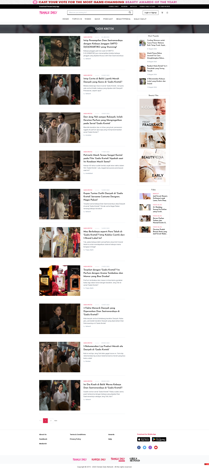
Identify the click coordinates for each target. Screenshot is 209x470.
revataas (88, 361)
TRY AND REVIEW (164, 6)
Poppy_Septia (89, 250)
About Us (42, 434)
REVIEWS (124, 6)
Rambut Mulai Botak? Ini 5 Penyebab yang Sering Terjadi (157, 68)
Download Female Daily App (49, 6)
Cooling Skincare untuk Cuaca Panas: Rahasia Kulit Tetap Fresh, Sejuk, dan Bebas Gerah (156, 43)
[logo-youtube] (156, 448)
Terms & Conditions (78, 434)
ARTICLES (133, 6)
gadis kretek (87, 37)
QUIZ (97, 19)
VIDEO (88, 19)
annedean (88, 135)
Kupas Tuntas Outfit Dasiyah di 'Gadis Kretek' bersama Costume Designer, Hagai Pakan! (103, 196)
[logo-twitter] (144, 448)
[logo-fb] (139, 448)
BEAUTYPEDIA (123, 19)
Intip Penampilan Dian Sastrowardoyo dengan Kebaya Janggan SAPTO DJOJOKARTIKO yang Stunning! (103, 43)
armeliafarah (89, 173)
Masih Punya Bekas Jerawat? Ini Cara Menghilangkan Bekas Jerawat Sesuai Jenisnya (156, 56)
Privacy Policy (75, 439)
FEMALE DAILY (114, 6)
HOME (66, 19)
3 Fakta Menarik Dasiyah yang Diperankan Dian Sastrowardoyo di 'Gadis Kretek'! (101, 311)
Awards (111, 434)
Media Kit (43, 444)
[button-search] (130, 12)
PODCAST (108, 19)
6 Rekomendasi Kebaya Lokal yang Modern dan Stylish (156, 81)
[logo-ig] (150, 448)
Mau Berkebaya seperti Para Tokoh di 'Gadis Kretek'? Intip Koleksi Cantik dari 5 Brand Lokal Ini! (104, 235)
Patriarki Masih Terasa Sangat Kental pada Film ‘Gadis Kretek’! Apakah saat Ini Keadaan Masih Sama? (103, 158)
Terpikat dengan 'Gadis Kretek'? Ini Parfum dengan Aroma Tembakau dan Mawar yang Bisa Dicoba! (103, 273)
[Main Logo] (48, 12)
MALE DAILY (140, 19)
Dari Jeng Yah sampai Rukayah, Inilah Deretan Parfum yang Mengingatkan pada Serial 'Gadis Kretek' (103, 120)
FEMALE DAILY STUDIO (147, 6)
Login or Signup (151, 13)
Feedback (43, 439)
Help (110, 439)
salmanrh (88, 58)
